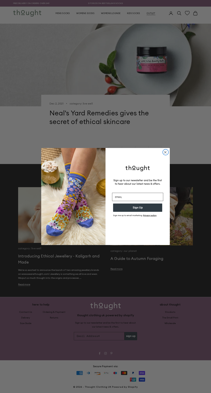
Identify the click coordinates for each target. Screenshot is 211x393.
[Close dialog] (165, 152)
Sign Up (138, 207)
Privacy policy (150, 215)
